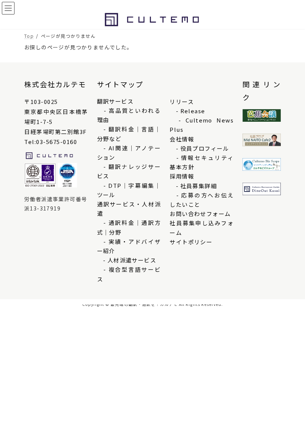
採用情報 (182, 176)
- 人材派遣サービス (126, 260)
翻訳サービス (115, 101)
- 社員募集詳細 (193, 186)
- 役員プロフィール (199, 148)
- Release (187, 111)
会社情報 (182, 139)
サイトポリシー (191, 242)
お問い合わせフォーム (200, 214)
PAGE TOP (290, 418)
